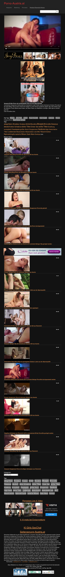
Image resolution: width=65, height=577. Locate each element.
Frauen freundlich (33, 118)
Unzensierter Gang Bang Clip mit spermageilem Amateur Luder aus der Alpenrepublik (27, 361)
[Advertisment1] (32, 71)
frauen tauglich (43, 118)
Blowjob (40, 123)
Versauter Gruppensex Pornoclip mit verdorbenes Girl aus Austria (22, 190)
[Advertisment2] (32, 93)
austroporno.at (17, 561)
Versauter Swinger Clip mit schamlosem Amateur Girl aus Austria (21, 343)
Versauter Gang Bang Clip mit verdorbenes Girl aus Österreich (21, 451)
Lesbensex (51, 118)
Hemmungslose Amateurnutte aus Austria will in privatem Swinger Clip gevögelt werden (28, 244)
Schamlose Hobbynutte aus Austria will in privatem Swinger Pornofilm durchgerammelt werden (30, 379)
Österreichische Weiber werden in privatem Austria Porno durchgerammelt (24, 226)
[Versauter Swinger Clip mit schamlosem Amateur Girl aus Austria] (32, 335)
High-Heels (49, 129)
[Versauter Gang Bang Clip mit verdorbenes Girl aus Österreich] (32, 442)
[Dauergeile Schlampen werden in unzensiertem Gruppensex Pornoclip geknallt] (32, 199)
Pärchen (58, 118)
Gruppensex (33, 129)
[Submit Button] (57, 11)
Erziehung (51, 127)
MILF (39, 132)
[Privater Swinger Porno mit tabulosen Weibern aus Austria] (32, 263)
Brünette (47, 124)
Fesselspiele (16, 129)
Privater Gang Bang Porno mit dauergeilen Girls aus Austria (20, 172)
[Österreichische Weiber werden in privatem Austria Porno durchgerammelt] (32, 217)
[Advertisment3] (32, 251)
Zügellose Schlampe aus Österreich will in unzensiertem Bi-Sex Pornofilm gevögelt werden (28, 433)
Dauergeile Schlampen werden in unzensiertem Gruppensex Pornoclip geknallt (25, 208)
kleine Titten (17, 490)
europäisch (7, 129)
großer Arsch (24, 129)
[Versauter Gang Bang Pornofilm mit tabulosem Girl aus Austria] (32, 146)
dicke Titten (26, 126)
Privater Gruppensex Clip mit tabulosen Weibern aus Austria (20, 397)
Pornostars (24, 7)
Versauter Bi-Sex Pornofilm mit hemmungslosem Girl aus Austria (21, 415)
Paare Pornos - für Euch (19, 120)
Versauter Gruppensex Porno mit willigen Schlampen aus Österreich (22, 469)
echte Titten (19, 118)
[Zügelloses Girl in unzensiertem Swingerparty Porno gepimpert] (32, 299)
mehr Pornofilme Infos (9, 111)
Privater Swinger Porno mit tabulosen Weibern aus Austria (20, 272)
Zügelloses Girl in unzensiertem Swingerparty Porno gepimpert (21, 308)
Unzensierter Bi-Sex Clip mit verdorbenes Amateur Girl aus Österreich (23, 326)
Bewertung (17, 7)
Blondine (34, 124)
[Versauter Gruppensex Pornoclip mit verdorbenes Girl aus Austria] (32, 181)
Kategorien (9, 7)
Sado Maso (31, 134)
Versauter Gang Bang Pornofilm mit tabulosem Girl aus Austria (21, 154)
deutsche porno (33, 561)
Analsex (22, 124)
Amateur (16, 124)
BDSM (28, 124)
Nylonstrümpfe (9, 134)
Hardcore (41, 129)
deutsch (7, 126)
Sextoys (37, 134)
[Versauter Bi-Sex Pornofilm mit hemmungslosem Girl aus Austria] (32, 406)
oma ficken (25, 561)
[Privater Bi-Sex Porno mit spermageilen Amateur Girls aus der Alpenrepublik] (32, 281)
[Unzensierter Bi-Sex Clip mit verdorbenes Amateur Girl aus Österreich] (32, 317)
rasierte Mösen (20, 134)
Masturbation (20, 132)
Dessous (12, 118)
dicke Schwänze (16, 126)
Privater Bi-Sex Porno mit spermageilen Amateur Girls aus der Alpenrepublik (24, 290)
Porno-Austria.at (14, 3)
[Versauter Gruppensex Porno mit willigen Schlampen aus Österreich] (32, 460)
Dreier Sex (34, 126)
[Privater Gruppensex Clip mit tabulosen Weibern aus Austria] (32, 389)
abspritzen (8, 124)
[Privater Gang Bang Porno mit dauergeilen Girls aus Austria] (32, 163)
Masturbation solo (31, 132)
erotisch (26, 118)
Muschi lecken (46, 131)
